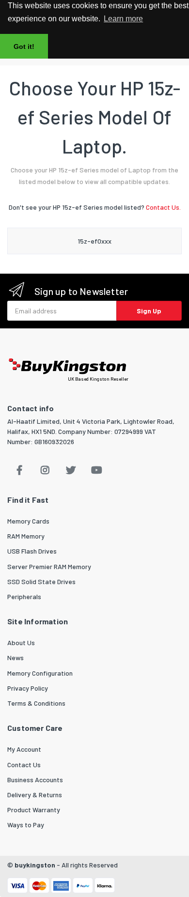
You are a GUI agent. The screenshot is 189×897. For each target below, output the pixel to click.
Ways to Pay (25, 824)
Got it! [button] (24, 46)
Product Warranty (33, 809)
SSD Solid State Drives (41, 581)
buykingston (35, 865)
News (15, 657)
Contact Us (24, 764)
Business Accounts (35, 779)
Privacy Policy (27, 688)
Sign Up (149, 311)
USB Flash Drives (32, 551)
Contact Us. (163, 207)
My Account (24, 749)
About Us (21, 642)
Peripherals (24, 596)
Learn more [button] (123, 19)
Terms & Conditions (36, 703)
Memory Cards (28, 521)
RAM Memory (26, 536)
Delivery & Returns (34, 794)
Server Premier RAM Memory (49, 566)
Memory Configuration (40, 673)
